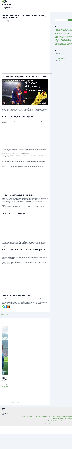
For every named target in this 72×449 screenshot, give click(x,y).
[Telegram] (4, 307)
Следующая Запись (4, 315)
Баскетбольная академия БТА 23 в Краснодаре (62, 418)
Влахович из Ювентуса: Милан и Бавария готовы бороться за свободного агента (56, 423)
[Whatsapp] (3, 307)
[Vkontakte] (6, 307)
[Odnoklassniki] (8, 307)
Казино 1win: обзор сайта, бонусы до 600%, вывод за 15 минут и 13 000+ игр (56, 420)
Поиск (56, 17)
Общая (58, 60)
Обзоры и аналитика (8, 7)
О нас (5, 9)
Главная (3, 408)
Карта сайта (67, 430)
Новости (5, 6)
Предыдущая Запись (4, 314)
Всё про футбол (6, 4)
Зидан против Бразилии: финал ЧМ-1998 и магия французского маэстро (5, 381)
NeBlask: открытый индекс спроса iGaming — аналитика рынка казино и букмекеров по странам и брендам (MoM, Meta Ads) (47, 416)
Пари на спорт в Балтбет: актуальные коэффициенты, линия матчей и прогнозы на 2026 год (63, 40)
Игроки (5, 8)
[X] (10, 307)
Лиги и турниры (4, 386)
